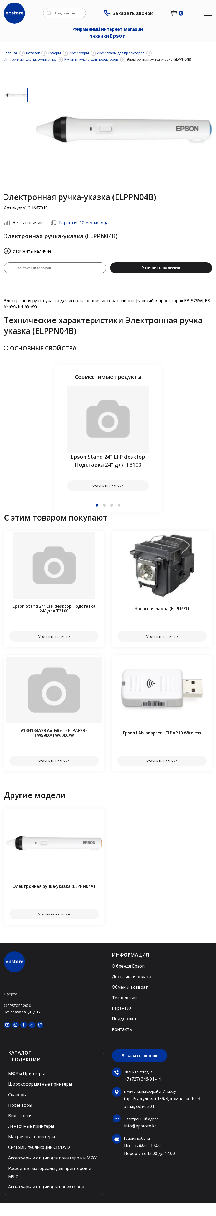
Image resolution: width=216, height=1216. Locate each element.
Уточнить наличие (161, 268)
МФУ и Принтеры (26, 1073)
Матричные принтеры (31, 1137)
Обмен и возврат (130, 987)
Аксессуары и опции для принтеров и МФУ (52, 1158)
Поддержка (124, 1019)
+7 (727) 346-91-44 (142, 1079)
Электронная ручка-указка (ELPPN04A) (54, 886)
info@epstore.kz (140, 1126)
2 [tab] (104, 505)
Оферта (10, 994)
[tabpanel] (108, 438)
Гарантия (121, 1008)
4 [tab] (119, 505)
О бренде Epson (128, 966)
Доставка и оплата (131, 976)
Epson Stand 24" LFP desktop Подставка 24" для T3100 (108, 460)
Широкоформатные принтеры (40, 1084)
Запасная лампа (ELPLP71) (162, 608)
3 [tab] (112, 505)
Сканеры (17, 1094)
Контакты (122, 1029)
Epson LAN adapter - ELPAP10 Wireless (162, 733)
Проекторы (20, 1105)
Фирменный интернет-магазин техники (108, 32)
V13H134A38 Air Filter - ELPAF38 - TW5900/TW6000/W (54, 733)
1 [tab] (97, 505)
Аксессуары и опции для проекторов (46, 1187)
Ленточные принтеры (31, 1126)
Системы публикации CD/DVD (39, 1147)
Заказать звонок (132, 13)
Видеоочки (19, 1116)
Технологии (124, 998)
